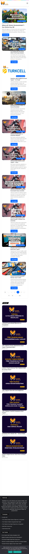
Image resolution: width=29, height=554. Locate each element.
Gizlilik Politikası (17, 552)
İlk (5, 292)
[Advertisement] (14, 476)
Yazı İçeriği (5, 34)
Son (20, 295)
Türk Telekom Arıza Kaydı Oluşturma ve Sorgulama (12, 524)
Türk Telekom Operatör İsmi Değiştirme (12, 390)
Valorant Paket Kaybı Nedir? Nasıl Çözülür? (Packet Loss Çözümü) (18, 219)
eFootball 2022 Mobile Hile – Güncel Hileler (13, 433)
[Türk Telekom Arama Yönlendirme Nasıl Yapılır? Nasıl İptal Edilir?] (14, 336)
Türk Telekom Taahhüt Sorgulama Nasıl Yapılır (11, 521)
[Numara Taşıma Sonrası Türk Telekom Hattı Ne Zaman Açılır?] (14, 358)
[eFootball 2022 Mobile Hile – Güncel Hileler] (14, 424)
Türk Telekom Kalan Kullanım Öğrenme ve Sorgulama (13, 519)
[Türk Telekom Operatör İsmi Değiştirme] (14, 381)
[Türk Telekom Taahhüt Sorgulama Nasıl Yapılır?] (14, 401)
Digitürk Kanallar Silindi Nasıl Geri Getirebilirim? (12, 537)
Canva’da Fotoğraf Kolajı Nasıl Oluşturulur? (11, 539)
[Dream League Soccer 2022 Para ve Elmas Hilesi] (14, 445)
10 (8, 295)
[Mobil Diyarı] (4, 3)
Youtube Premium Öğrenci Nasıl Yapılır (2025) (12, 543)
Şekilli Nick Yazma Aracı (7, 526)
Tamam (10, 552)
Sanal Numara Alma (6, 528)
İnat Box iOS (4, 517)
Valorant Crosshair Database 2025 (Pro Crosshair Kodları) (14, 541)
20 (12, 295)
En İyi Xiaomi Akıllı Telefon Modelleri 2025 (11, 535)
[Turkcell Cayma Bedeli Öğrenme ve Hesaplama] (14, 313)
